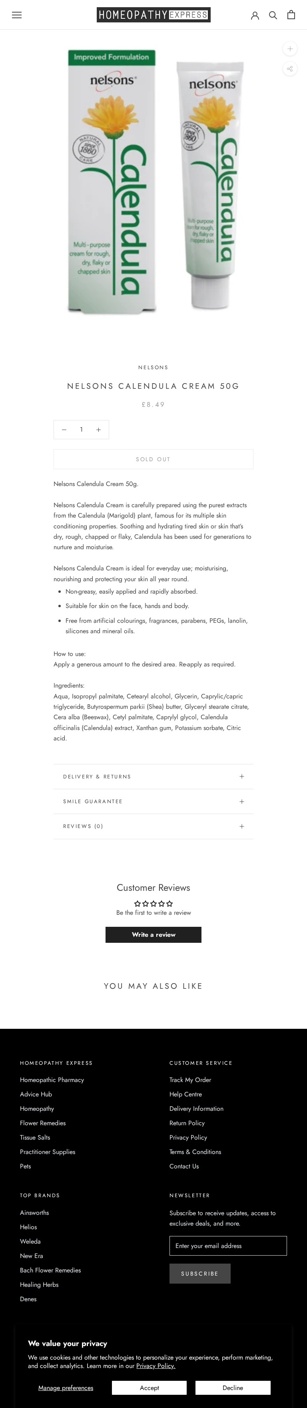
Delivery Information (196, 1108)
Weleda (30, 1241)
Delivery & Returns (97, 776)
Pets (25, 1166)
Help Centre (185, 1094)
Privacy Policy (188, 1137)
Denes (28, 1299)
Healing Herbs (39, 1284)
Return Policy (187, 1123)
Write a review (153, 934)
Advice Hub (36, 1094)
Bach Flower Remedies (50, 1270)
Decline (233, 1387)
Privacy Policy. (155, 1365)
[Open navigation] (17, 14)
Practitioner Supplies (47, 1151)
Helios (28, 1227)
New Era (31, 1255)
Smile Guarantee (93, 801)
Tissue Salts (35, 1137)
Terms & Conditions (195, 1151)
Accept (149, 1387)
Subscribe (200, 1274)
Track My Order (190, 1079)
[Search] (273, 14)
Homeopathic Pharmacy (52, 1079)
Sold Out (153, 459)
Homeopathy (37, 1108)
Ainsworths (34, 1212)
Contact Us (184, 1166)
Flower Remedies (43, 1123)
